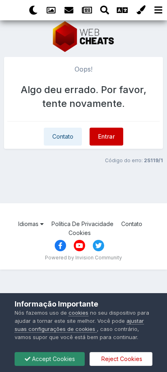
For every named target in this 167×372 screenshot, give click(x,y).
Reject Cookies (121, 358)
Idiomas (29, 223)
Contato (62, 136)
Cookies (80, 232)
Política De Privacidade (82, 223)
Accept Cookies (52, 358)
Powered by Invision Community (83, 258)
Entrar (106, 136)
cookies (78, 312)
